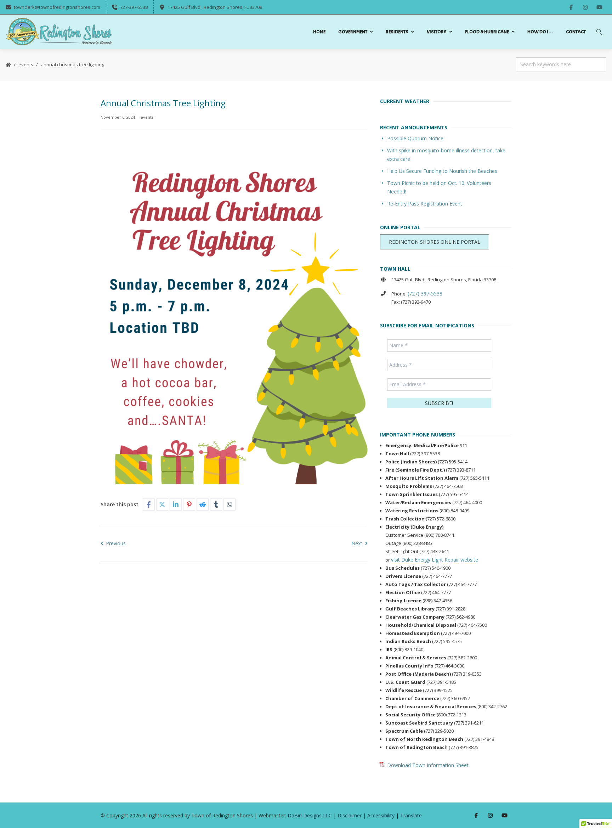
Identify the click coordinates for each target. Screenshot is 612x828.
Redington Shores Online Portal (434, 241)
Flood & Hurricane (487, 32)
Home (319, 32)
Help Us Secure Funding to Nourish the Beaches (442, 171)
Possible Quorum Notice (415, 138)
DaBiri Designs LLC (310, 815)
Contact (576, 32)
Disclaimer (350, 815)
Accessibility (381, 815)
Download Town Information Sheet (428, 765)
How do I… (540, 32)
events (25, 64)
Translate (411, 815)
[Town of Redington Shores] (59, 31)
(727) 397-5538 (425, 293)
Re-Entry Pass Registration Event (424, 203)
